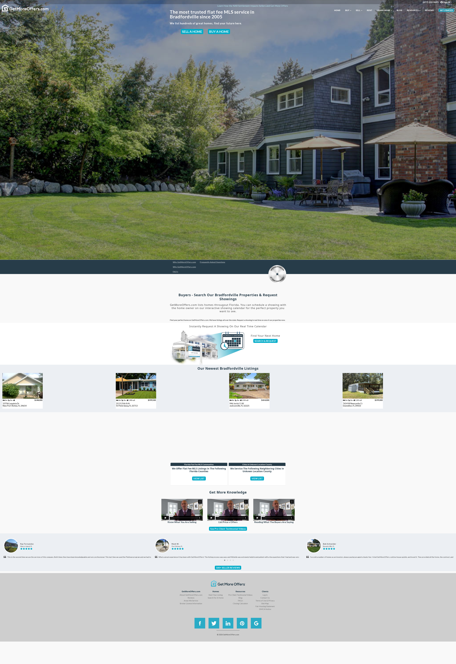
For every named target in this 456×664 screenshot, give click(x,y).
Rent (369, 10)
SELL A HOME (192, 31)
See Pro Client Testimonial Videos (228, 528)
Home (337, 10)
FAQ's (175, 271)
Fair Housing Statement (265, 606)
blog (399, 10)
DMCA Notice (265, 609)
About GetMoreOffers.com (191, 595)
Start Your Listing (216, 595)
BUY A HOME (219, 31)
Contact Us (265, 598)
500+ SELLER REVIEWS (228, 567)
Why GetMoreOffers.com (184, 262)
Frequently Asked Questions (212, 262)
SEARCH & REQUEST (265, 341)
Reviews (429, 10)
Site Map (265, 603)
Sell (358, 10)
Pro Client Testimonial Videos (240, 595)
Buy (347, 10)
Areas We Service (191, 600)
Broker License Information (191, 603)
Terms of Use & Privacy (265, 600)
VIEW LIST (199, 478)
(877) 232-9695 (431, 2)
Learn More (383, 10)
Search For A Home (215, 598)
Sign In (446, 2)
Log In (265, 595)
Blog (240, 598)
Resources (413, 10)
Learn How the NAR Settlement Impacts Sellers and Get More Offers (252, 5)
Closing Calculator (240, 603)
